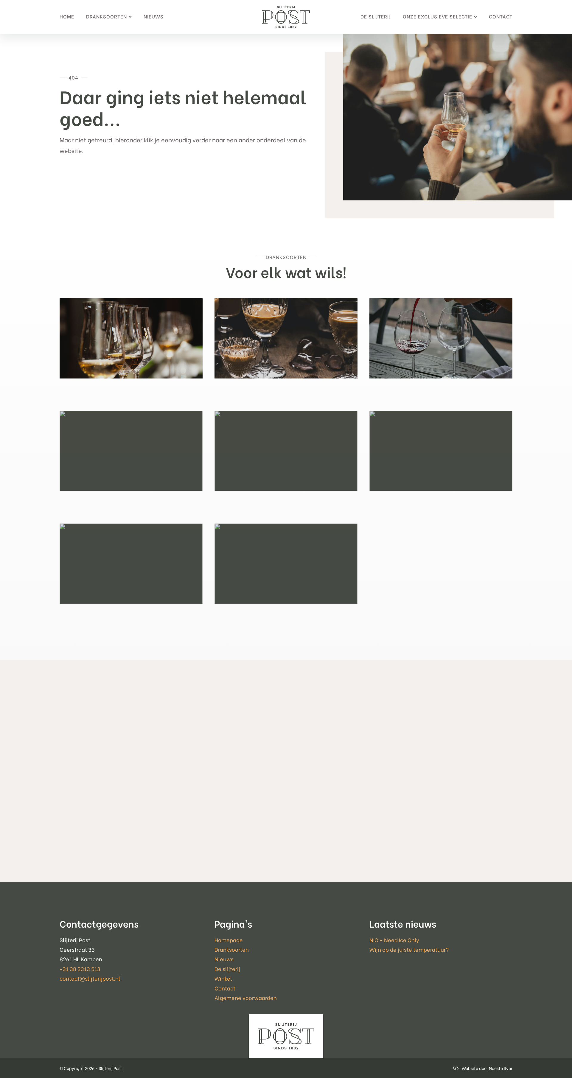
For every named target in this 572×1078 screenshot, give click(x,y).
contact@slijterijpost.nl (90, 978)
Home (67, 16)
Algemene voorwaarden (245, 997)
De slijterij (375, 16)
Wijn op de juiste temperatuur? (409, 949)
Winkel (223, 978)
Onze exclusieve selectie (437, 16)
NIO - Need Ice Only (394, 940)
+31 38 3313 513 (80, 969)
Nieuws (154, 16)
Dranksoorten (106, 16)
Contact (500, 16)
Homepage (228, 940)
